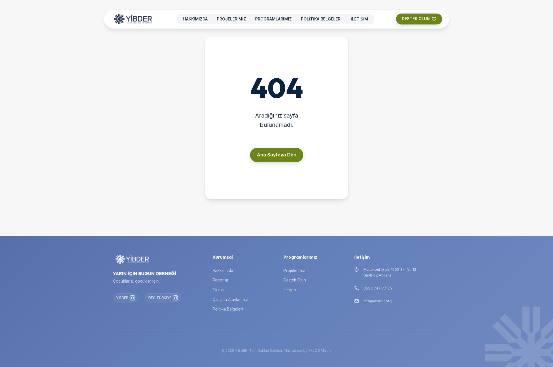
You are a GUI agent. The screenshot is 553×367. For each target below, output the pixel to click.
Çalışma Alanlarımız (230, 299)
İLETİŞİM (359, 18)
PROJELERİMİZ (231, 18)
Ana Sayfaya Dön (276, 155)
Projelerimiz (294, 270)
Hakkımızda (223, 270)
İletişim (289, 289)
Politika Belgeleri (228, 309)
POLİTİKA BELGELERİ (321, 18)
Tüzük (218, 289)
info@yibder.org (377, 301)
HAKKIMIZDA (195, 18)
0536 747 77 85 (377, 288)
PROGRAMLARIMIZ (273, 18)
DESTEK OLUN (416, 18)
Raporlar (220, 280)
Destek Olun (294, 280)
